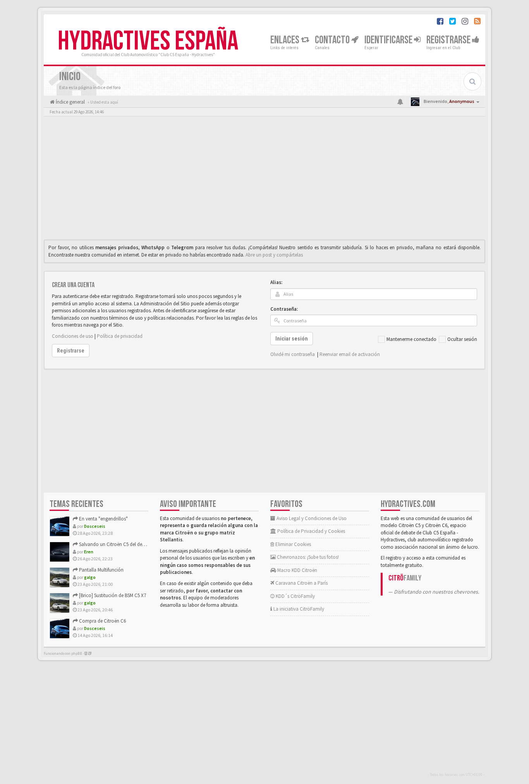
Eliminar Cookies (292, 544)
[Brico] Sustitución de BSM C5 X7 (112, 595)
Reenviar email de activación (349, 354)
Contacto (333, 40)
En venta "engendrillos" (103, 518)
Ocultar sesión (462, 339)
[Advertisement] (264, 180)
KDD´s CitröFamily (295, 596)
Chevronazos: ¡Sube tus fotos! (307, 557)
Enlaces (285, 40)
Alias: (276, 282)
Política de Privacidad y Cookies (310, 531)
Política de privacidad (120, 336)
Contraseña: (284, 309)
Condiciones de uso (72, 336)
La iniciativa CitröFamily (298, 609)
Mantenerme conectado (411, 339)
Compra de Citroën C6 (102, 621)
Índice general (70, 102)
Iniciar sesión (291, 339)
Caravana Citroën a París (301, 583)
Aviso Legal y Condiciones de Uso (311, 518)
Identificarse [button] (389, 40)
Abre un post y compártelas (274, 255)
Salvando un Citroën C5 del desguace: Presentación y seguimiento (147, 544)
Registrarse (449, 40)
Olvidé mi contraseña (292, 354)
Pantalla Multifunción (101, 570)
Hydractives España (148, 41)
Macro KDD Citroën (296, 570)
